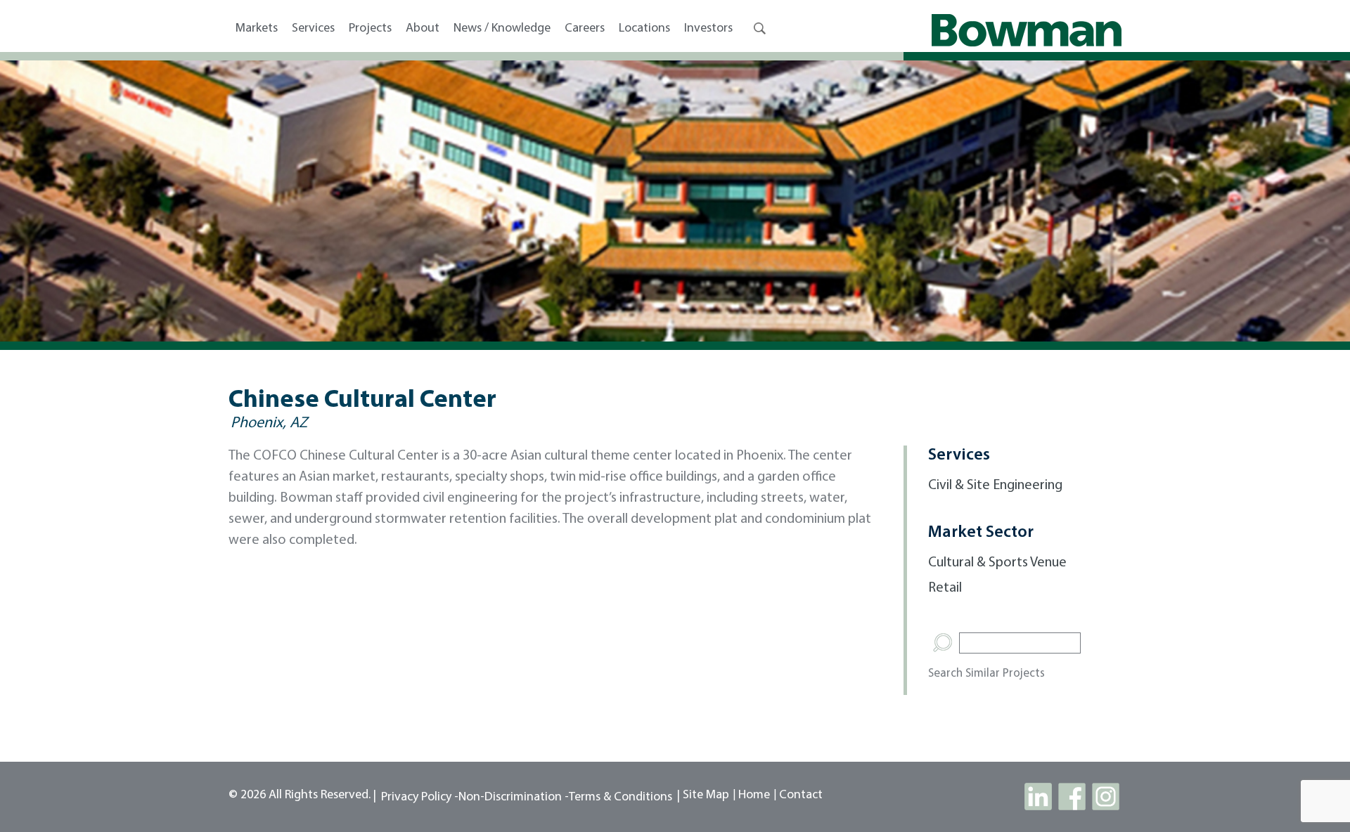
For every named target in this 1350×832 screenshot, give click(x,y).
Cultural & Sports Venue (997, 563)
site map (706, 795)
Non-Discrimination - (513, 797)
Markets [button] (257, 28)
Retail (945, 588)
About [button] (422, 28)
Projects (370, 28)
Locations (644, 28)
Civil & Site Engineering (995, 486)
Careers (585, 28)
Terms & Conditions (620, 797)
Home (754, 795)
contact (801, 795)
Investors (708, 28)
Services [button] (313, 28)
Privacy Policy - (419, 797)
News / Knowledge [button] (502, 28)
